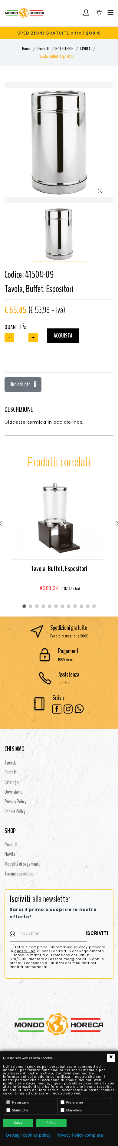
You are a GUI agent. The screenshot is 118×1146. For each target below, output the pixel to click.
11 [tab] (88, 606)
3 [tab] (37, 606)
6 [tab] (56, 606)
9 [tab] (75, 606)
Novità (10, 854)
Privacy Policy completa (80, 1135)
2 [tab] (30, 606)
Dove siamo (14, 791)
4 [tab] (43, 606)
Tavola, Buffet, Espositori (59, 568)
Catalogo (12, 782)
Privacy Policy (15, 801)
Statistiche (19, 1110)
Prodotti (43, 48)
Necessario (20, 1102)
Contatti (11, 772)
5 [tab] (49, 606)
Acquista (63, 335)
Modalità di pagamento (23, 864)
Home (26, 48)
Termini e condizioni (19, 873)
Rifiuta (51, 1123)
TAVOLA (84, 48)
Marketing (73, 1110)
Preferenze (74, 1102)
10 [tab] (81, 606)
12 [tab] (94, 606)
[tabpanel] (59, 538)
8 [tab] (68, 606)
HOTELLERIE (64, 48)
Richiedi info (20, 384)
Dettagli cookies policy (28, 1135)
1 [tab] (24, 606)
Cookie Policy (15, 811)
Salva (18, 1123)
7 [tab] (62, 606)
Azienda (11, 762)
